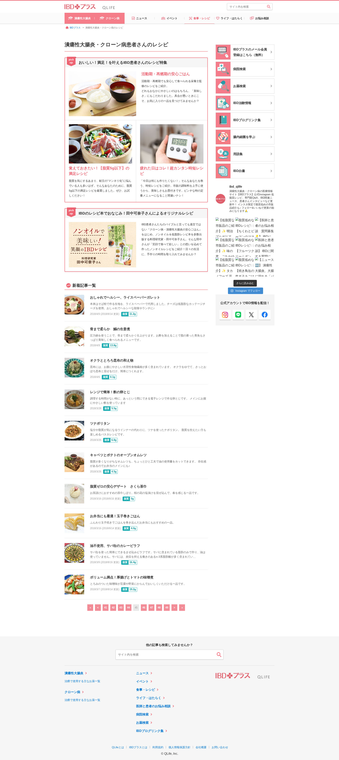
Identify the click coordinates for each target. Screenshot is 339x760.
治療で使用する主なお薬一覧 (82, 681)
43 (120, 607)
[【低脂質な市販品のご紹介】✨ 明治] (225, 227)
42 (113, 607)
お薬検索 (142, 722)
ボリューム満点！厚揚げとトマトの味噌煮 (121, 577)
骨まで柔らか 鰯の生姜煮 (110, 329)
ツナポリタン (100, 423)
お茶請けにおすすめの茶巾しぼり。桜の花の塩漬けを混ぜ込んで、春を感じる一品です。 (145, 492)
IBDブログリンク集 (150, 731)
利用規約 (157, 747)
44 (128, 607)
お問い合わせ (220, 747)
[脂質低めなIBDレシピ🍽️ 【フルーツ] (245, 247)
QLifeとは (118, 747)
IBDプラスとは (138, 747)
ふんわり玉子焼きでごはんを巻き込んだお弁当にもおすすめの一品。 (132, 522)
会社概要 (201, 747)
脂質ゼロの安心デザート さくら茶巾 (118, 486)
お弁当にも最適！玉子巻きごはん (115, 516)
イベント (142, 681)
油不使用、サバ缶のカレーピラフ (115, 546)
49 (166, 607)
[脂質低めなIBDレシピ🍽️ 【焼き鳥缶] (245, 267)
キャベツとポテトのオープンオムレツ (118, 455)
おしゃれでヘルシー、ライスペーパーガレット (125, 297)
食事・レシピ (145, 689)
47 (151, 607)
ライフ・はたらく (148, 698)
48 (159, 607)
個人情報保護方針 (179, 747)
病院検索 (142, 714)
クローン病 (72, 692)
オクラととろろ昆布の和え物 (111, 360)
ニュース (142, 673)
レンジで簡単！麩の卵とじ (110, 392)
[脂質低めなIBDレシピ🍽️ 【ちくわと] (245, 227)
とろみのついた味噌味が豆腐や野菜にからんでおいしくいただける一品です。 (138, 583)
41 (105, 607)
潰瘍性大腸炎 (74, 673)
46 (143, 607)
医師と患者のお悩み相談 (153, 706)
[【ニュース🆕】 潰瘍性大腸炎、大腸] (264, 267)
